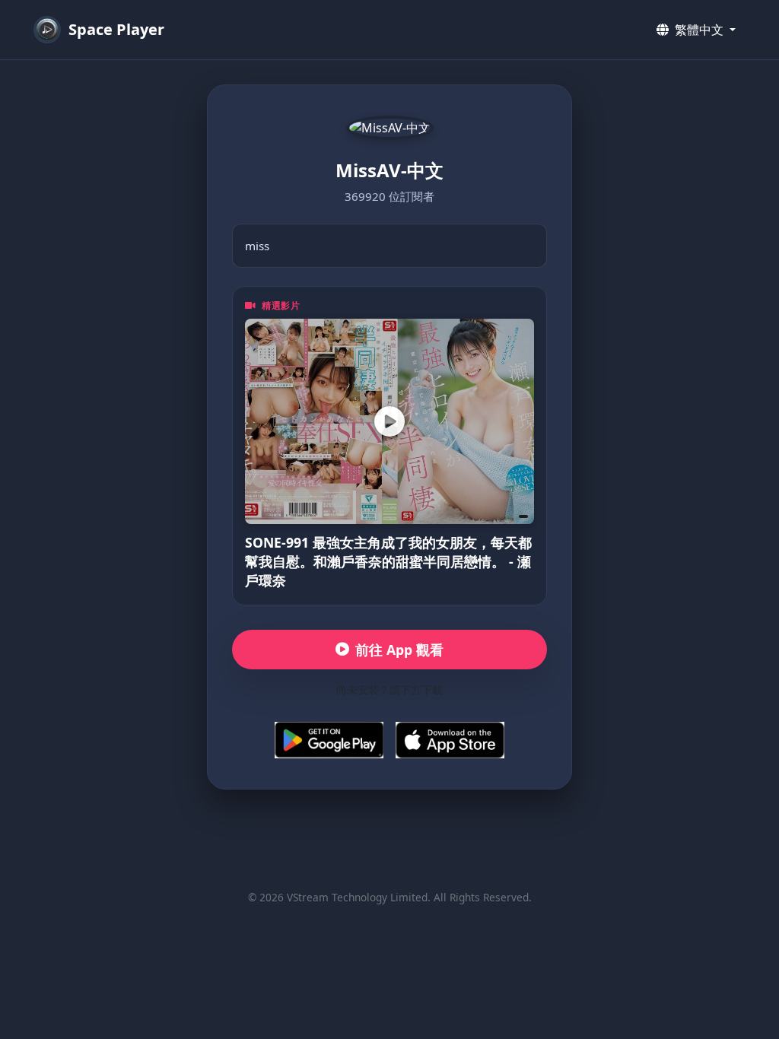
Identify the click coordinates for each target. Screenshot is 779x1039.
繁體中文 (699, 29)
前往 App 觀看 (399, 649)
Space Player (116, 29)
